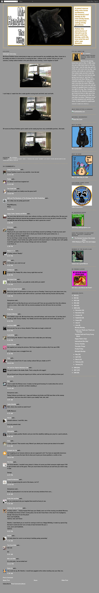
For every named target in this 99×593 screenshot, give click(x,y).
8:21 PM (10, 330)
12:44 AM (10, 388)
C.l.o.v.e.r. (10, 227)
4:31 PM (10, 265)
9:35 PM (10, 353)
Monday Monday (80, 327)
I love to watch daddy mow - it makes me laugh (23, 158)
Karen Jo (10, 568)
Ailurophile (10, 431)
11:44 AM (10, 174)
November (78, 312)
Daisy (9, 260)
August (77, 320)
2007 (75, 370)
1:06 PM (10, 223)
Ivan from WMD (11, 325)
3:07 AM (10, 400)
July (76, 323)
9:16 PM (10, 340)
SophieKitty (10, 335)
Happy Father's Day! (81, 339)
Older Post (65, 580)
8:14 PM (10, 321)
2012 (75, 300)
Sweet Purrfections (13, 479)
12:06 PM (10, 193)
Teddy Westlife (11, 404)
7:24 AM (10, 427)
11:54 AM (10, 184)
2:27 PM (10, 475)
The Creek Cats (11, 188)
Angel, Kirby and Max (13, 169)
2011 (75, 303)
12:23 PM (10, 457)
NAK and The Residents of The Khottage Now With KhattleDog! (26, 198)
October (78, 315)
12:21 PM (10, 564)
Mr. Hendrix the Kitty (49, 7)
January (78, 364)
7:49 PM (10, 309)
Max (8, 381)
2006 (75, 372)
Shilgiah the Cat (12, 450)
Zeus (8, 441)
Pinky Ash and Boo (13, 498)
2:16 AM (10, 494)
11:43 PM (10, 377)
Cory (8, 358)
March (77, 359)
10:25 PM (10, 363)
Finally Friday (79, 349)
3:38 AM (10, 573)
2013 (75, 298)
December (78, 310)
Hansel (9, 418)
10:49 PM (10, 484)
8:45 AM (10, 436)
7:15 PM (10, 284)
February (78, 362)
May (76, 354)
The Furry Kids (11, 545)
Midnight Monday (80, 351)
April (77, 357)
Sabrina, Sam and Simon (14, 508)
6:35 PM (10, 275)
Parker (9, 179)
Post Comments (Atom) (18, 584)
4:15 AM (10, 413)
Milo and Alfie (11, 558)
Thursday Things (80, 346)
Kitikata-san (10, 270)
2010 (75, 305)
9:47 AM (10, 554)
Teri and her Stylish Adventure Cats (18, 367)
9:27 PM (10, 531)
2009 (75, 308)
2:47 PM (10, 256)
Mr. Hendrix (86, 53)
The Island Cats (12, 279)
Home (35, 580)
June (77, 325)
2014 (75, 295)
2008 (75, 367)
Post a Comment (8, 577)
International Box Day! (81, 341)
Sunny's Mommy (12, 314)
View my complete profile (80, 103)
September (78, 317)
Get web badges (91, 242)
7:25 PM (10, 296)
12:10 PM (10, 209)
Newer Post (6, 580)
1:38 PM (10, 246)
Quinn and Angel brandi (14, 289)
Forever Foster (11, 344)
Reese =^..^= (11, 251)
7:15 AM (10, 541)
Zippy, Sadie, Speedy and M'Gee (17, 213)
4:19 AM (10, 503)
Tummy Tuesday (80, 344)
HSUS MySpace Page (78, 242)
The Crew (10, 462)
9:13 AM (10, 446)
